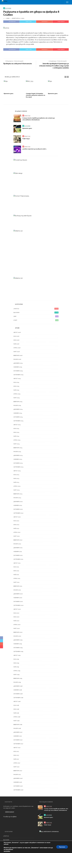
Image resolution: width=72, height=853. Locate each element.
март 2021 (16, 582)
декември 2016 (18, 778)
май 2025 (16, 390)
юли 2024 (16, 428)
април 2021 (17, 578)
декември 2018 (18, 686)
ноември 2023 (18, 459)
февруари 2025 (18, 401)
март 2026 (17, 351)
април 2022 (17, 532)
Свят (36, 316)
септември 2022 (18, 513)
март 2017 (16, 766)
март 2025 (17, 397)
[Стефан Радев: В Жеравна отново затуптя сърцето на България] (36, 86)
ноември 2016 (18, 782)
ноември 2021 (18, 551)
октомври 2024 (18, 417)
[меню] (67, 2)
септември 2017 (18, 743)
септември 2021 (18, 559)
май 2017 (16, 759)
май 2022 (16, 528)
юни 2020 (16, 617)
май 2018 (16, 713)
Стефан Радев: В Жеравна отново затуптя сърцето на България (35, 95)
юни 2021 (16, 570)
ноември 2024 (18, 413)
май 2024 (16, 436)
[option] (14, 87)
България (36, 312)
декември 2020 (18, 593)
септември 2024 (18, 420)
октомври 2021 (18, 555)
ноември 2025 (18, 367)
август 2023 (17, 470)
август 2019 (17, 655)
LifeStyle (36, 308)
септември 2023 (18, 467)
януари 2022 (17, 544)
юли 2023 (16, 474)
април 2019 (17, 670)
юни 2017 (16, 755)
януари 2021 (17, 590)
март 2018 (16, 720)
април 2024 (17, 440)
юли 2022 (16, 520)
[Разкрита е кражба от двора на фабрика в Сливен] (6, 28)
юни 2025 (16, 386)
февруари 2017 (18, 770)
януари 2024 (17, 451)
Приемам (62, 847)
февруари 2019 (18, 678)
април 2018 (17, 717)
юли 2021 (16, 567)
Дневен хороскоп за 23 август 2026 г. (34, 149)
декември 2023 (18, 455)
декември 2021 (18, 547)
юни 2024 (16, 432)
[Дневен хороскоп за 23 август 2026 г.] (17, 149)
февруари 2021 (18, 586)
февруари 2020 (18, 632)
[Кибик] (4, 1)
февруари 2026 (18, 355)
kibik (8, 18)
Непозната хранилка (51, 831)
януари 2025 (17, 405)
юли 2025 (16, 382)
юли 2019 (16, 659)
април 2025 (17, 394)
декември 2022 (18, 501)
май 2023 (16, 482)
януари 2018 (17, 728)
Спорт (36, 320)
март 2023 (17, 490)
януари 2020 (17, 636)
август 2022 (17, 517)
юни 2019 (16, 663)
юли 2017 (16, 751)
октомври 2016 (18, 786)
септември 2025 (18, 374)
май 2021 (16, 574)
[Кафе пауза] (17, 139)
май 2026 (16, 344)
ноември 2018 (18, 690)
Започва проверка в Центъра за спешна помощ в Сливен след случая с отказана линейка (54, 66)
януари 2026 (17, 359)
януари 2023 (17, 497)
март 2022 (17, 536)
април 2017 (17, 763)
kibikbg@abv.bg (9, 811)
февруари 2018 (18, 724)
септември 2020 (18, 605)
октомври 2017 (18, 740)
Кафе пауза (26, 138)
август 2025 (17, 378)
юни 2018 (16, 709)
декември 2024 (18, 409)
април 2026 (17, 347)
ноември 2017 (18, 736)
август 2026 (17, 332)
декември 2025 (18, 363)
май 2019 (16, 667)
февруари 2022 (18, 540)
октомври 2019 (18, 647)
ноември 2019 (18, 643)
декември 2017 (18, 732)
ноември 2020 (18, 597)
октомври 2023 (18, 463)
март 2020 (17, 628)
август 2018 (17, 701)
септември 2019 (18, 651)
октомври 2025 (18, 371)
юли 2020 (16, 613)
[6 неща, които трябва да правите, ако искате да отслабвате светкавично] (17, 118)
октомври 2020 (18, 601)
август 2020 (17, 609)
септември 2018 (18, 697)
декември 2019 (18, 640)
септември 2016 (18, 790)
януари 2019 (17, 682)
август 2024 (17, 424)
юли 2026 (16, 336)
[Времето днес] (14, 86)
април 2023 (17, 486)
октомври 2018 (18, 693)
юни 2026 (16, 340)
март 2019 (16, 674)
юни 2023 (16, 478)
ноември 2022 (18, 505)
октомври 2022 (18, 509)
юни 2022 (16, 524)
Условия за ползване (9, 816)
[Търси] (63, 2)
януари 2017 (17, 774)
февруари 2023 (18, 494)
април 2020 (17, 624)
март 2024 (17, 444)
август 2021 (17, 563)
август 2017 (17, 747)
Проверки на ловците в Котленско (17, 64)
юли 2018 (16, 705)
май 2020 (16, 620)
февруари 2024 (18, 447)
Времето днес (8, 93)
